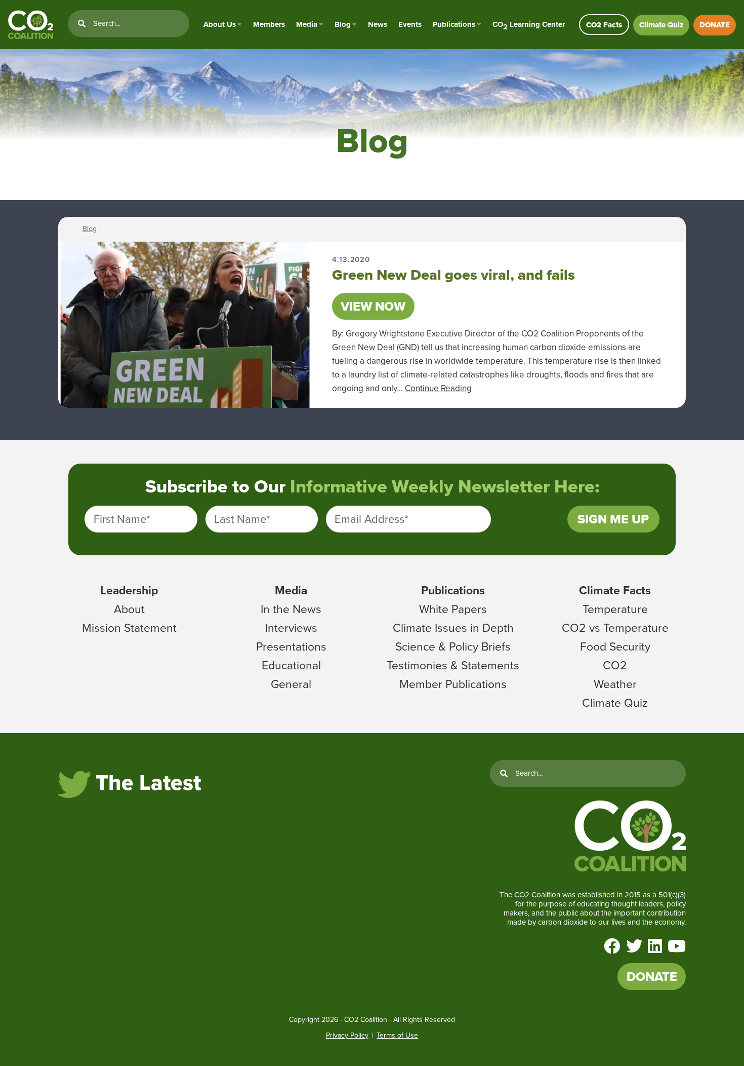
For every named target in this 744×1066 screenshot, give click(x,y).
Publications (454, 24)
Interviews (291, 627)
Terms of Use (397, 1035)
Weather (615, 684)
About (129, 609)
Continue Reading (438, 388)
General (291, 684)
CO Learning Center (528, 24)
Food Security (615, 646)
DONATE (714, 24)
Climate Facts (615, 590)
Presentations (291, 646)
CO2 (615, 665)
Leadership (129, 590)
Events (410, 24)
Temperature (615, 609)
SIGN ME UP (613, 519)
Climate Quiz (661, 24)
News (377, 24)
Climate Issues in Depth (453, 627)
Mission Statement (129, 627)
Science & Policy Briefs (453, 646)
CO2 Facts (604, 24)
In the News (291, 609)
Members (269, 24)
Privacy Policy (347, 1035)
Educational (291, 665)
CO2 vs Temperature (615, 627)
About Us (219, 24)
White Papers (453, 609)
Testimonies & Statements (453, 665)
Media (306, 24)
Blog (343, 24)
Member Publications (453, 684)
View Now (373, 306)
